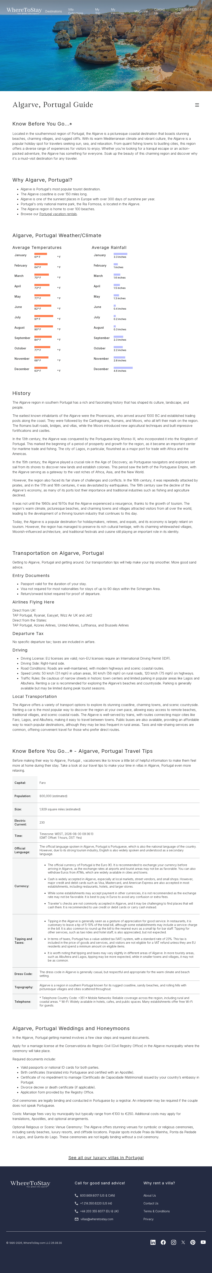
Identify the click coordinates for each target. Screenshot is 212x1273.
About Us (149, 1195)
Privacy (148, 1219)
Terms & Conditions (156, 1211)
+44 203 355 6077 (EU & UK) (99, 1211)
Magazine (141, 11)
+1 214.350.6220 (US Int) (96, 1203)
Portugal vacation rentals (58, 214)
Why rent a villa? (159, 1183)
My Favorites (117, 11)
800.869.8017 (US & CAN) (97, 1195)
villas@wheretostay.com (97, 1219)
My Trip (97, 11)
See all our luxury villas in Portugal (106, 1157)
